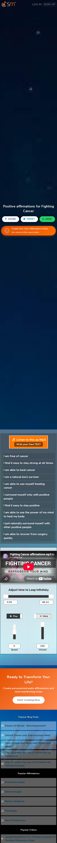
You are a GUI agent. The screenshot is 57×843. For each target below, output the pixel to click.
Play (14, 616)
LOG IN (36, 4)
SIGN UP (49, 4)
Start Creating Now (28, 700)
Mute (45, 616)
